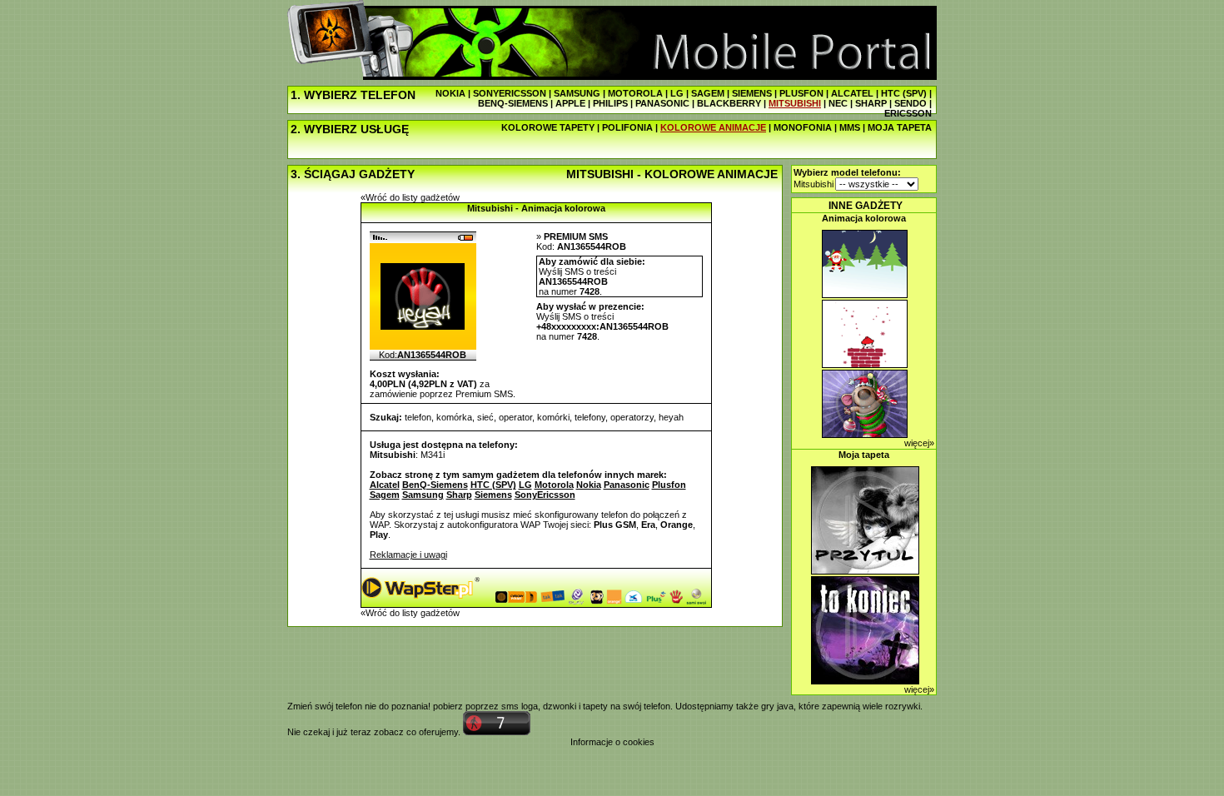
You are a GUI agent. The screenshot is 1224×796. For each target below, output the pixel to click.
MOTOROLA (635, 93)
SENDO (910, 103)
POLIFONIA (627, 127)
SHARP (871, 103)
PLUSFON (801, 93)
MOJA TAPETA (900, 127)
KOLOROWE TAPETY (548, 127)
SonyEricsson (545, 495)
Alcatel (385, 485)
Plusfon (669, 485)
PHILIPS (610, 103)
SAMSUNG (577, 93)
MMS (849, 127)
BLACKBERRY (729, 103)
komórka (454, 417)
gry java (777, 706)
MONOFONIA (803, 127)
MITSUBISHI (795, 103)
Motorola (554, 485)
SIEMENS (752, 93)
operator (515, 417)
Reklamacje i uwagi (408, 555)
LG (677, 93)
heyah (671, 417)
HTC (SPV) (904, 93)
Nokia (588, 485)
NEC (838, 103)
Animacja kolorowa (864, 218)
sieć (485, 417)
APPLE (570, 103)
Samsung (423, 495)
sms (510, 706)
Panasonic (626, 485)
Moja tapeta (863, 455)
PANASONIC (662, 103)
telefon (418, 417)
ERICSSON (908, 113)
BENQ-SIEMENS (513, 103)
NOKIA (450, 93)
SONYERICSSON (509, 93)
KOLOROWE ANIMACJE (713, 127)
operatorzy (632, 417)
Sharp (459, 495)
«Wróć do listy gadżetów (410, 197)
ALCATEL (852, 93)
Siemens (493, 495)
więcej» (919, 443)
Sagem (385, 495)
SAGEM (707, 93)
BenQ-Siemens (435, 485)
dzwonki (559, 706)
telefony (590, 417)
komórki (553, 417)
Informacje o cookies (612, 742)
